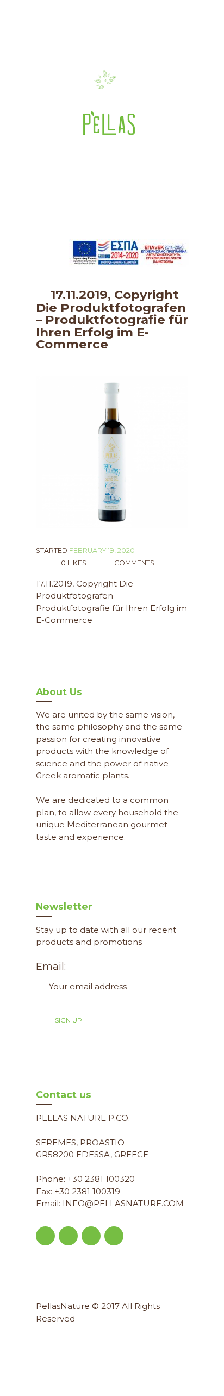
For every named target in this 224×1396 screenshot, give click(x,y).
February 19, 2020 (102, 550)
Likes (73, 563)
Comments (133, 563)
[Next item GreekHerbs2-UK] (150, 452)
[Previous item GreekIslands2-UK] (74, 452)
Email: (51, 967)
